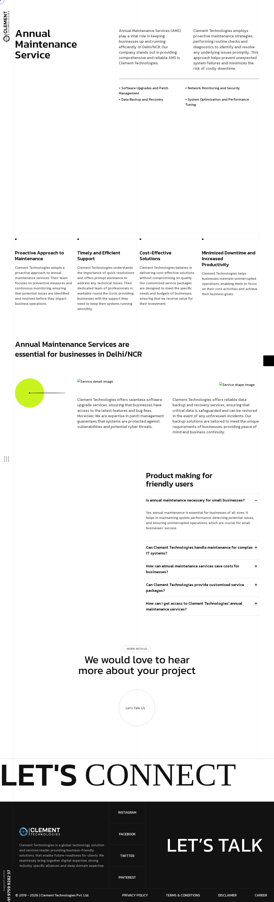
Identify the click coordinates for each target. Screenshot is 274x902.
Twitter (127, 855)
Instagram (127, 812)
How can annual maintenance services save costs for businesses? (192, 569)
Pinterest (127, 877)
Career (261, 895)
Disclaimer (227, 895)
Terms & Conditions (183, 895)
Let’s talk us (135, 707)
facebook (127, 834)
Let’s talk (215, 845)
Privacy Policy (135, 895)
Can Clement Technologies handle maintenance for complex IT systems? (199, 550)
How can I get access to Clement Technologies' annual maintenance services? (194, 606)
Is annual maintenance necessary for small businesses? (195, 500)
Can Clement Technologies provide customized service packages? (195, 587)
